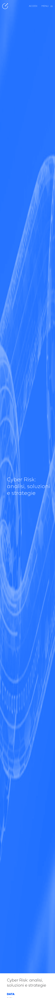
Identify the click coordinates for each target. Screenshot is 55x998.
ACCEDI (33, 6)
